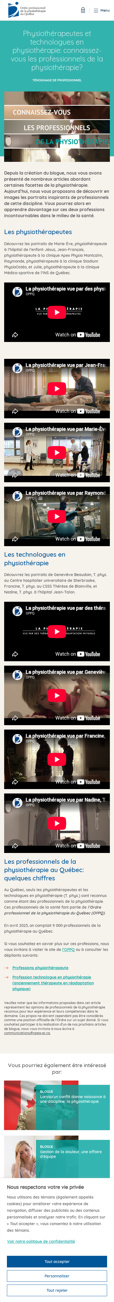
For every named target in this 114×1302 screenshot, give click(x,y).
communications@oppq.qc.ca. (27, 1033)
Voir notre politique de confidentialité (41, 1241)
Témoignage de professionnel (57, 80)
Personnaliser (57, 1276)
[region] (57, 1240)
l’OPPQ (68, 949)
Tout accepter (57, 1261)
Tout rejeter (57, 1290)
